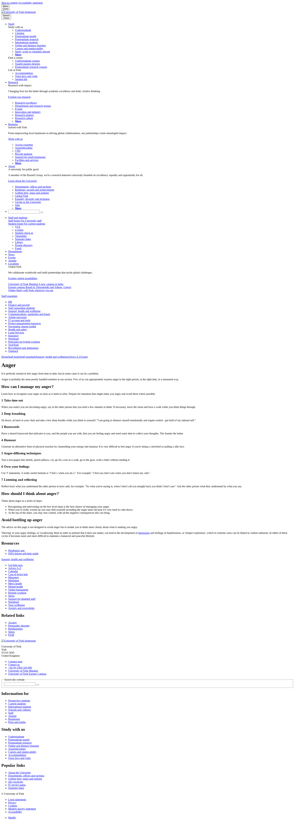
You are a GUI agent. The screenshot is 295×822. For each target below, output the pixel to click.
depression (144, 532)
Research (13, 82)
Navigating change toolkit (22, 326)
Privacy (12, 802)
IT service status (17, 784)
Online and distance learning (23, 745)
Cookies (12, 805)
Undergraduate (16, 736)
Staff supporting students (21, 308)
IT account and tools (19, 320)
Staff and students (17, 217)
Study (11, 24)
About (11, 166)
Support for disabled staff (21, 598)
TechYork (13, 344)
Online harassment (18, 589)
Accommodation (17, 755)
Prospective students (19, 700)
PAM (11, 634)
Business (13, 124)
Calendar (13, 571)
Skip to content (9, 2)
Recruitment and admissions (23, 348)
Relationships (15, 628)
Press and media (17, 722)
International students (19, 706)
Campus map (15, 661)
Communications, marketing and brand (29, 314)
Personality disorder (19, 625)
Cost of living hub (18, 574)
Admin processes (17, 317)
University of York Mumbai (23, 670)
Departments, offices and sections (26, 775)
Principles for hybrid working (24, 341)
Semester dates (16, 788)
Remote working (17, 592)
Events (12, 257)
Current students (17, 703)
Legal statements (17, 799)
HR (10, 301)
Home (4, 356)
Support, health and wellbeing (24, 311)
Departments (15, 251)
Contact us (14, 664)
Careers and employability (22, 752)
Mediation (13, 580)
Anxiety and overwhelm (21, 608)
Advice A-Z (74, 356)
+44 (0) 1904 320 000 (20, 667)
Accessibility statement (30, 2)
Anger (84, 356)
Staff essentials (9, 296)
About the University (19, 772)
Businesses (14, 719)
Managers (13, 577)
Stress (11, 595)
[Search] (41, 212)
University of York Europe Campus (27, 673)
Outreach (13, 351)
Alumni (12, 260)
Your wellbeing (16, 605)
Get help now (15, 565)
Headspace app (16, 550)
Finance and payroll (19, 305)
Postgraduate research (20, 742)
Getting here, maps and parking (25, 778)
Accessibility (15, 811)
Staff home (14, 356)
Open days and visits (19, 758)
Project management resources (24, 323)
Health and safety (17, 329)
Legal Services (16, 332)
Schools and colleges (19, 709)
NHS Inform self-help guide (23, 553)
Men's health (15, 583)
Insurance (13, 335)
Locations (13, 263)
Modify (12, 817)
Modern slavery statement (22, 808)
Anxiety (12, 622)
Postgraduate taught (18, 739)
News (11, 254)
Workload (13, 338)
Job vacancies (15, 781)
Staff (10, 712)
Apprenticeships (17, 748)
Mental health (15, 586)
